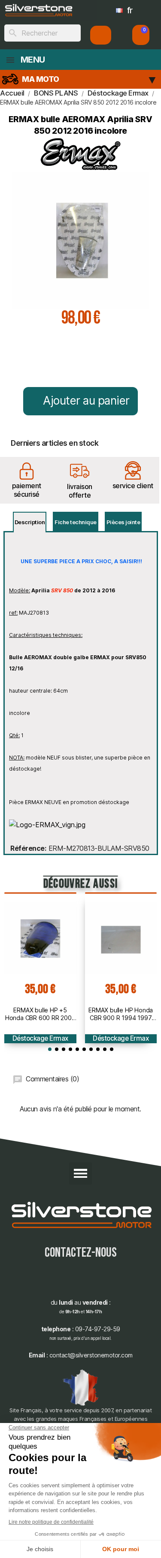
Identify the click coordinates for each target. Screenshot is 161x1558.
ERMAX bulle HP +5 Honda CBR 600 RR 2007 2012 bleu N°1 (40, 1014)
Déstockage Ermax (40, 1038)
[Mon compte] (100, 35)
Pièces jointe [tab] (123, 522)
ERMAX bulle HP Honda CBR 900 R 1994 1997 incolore (120, 1014)
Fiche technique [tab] (76, 522)
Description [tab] (30, 522)
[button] (141, 35)
